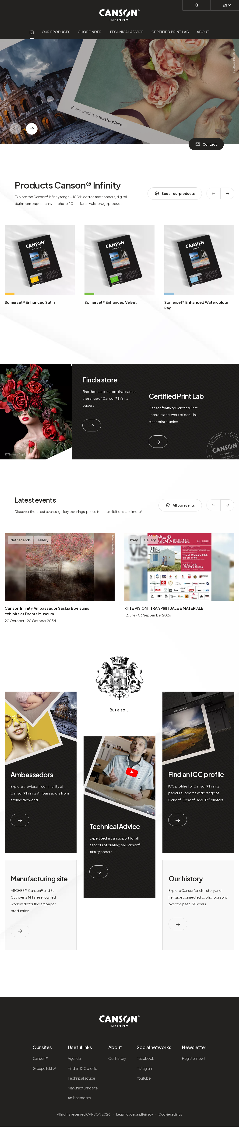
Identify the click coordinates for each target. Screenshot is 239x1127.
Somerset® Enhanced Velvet (110, 302)
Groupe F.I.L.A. (45, 1068)
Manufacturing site (39, 878)
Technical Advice (114, 826)
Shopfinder (90, 31)
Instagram (145, 1068)
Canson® (40, 1058)
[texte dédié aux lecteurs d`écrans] (32, 129)
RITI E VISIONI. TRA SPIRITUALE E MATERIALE (163, 608)
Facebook (145, 1058)
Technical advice (126, 31)
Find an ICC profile (196, 774)
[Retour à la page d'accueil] (119, 12)
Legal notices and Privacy (134, 1114)
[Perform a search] (197, 5)
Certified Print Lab (170, 31)
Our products (56, 31)
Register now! (193, 1058)
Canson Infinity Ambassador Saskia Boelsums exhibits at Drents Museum (47, 611)
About (203, 31)
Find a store (99, 379)
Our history (186, 878)
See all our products (178, 193)
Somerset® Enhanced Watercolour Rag (196, 305)
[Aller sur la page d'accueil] (32, 31)
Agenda (74, 1058)
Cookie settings (170, 1114)
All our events (184, 505)
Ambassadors (32, 774)
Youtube (144, 1078)
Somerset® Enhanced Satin (30, 302)
